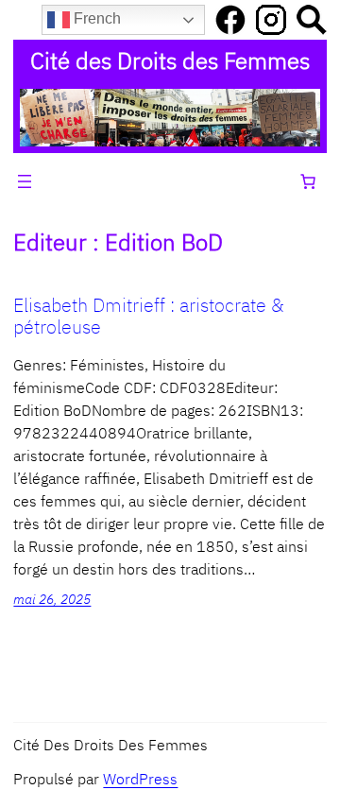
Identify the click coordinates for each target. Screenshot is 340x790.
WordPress (140, 778)
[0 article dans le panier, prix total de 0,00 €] (308, 181)
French (95, 18)
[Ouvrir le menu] (24, 181)
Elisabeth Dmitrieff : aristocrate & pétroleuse (148, 315)
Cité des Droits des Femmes (170, 60)
